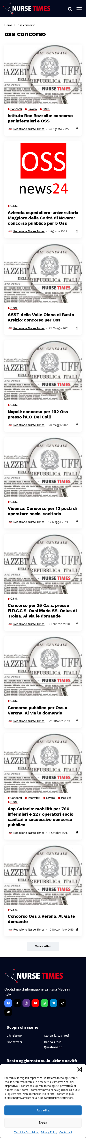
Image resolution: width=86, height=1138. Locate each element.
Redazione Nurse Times (29, 129)
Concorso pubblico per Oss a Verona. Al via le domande (37, 710)
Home (8, 25)
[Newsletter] (8, 1012)
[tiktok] (62, 1003)
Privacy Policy (49, 1132)
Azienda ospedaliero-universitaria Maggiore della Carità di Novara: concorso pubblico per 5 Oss (43, 218)
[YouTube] (35, 1003)
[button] (79, 1069)
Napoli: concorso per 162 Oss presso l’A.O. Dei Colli (38, 414)
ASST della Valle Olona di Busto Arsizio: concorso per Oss (41, 317)
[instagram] (26, 1003)
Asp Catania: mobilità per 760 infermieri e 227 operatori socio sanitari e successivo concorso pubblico (40, 816)
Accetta (43, 1110)
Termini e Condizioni (26, 1132)
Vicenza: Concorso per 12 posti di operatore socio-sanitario (42, 511)
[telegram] (53, 1003)
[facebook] (8, 1003)
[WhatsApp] (44, 1003)
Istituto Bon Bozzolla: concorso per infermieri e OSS (40, 118)
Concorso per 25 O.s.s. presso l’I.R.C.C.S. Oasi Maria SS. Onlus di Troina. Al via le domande (42, 611)
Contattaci (65, 1132)
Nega (43, 1122)
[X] (17, 1003)
